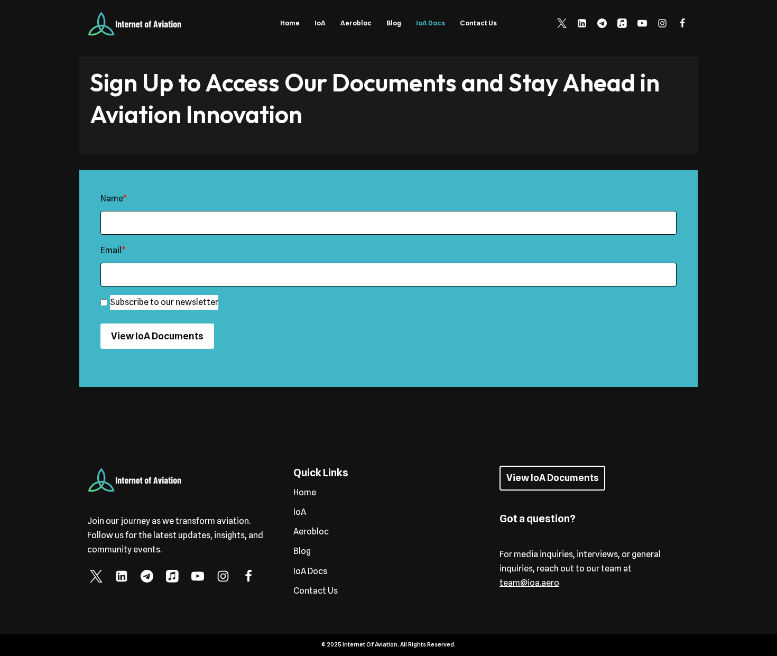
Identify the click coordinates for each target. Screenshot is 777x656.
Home (290, 23)
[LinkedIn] (582, 23)
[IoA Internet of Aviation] (134, 23)
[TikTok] (622, 23)
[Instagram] (662, 23)
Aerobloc (356, 23)
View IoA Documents (157, 335)
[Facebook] (682, 23)
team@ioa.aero (529, 583)
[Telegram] (602, 23)
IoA (320, 23)
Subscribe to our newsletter (164, 302)
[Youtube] (642, 23)
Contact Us (478, 23)
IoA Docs (430, 23)
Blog (393, 23)
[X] (561, 23)
